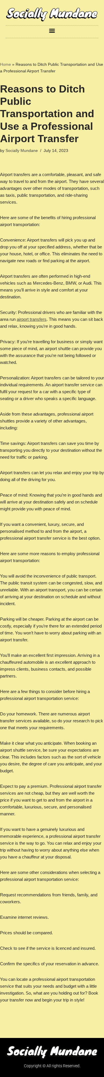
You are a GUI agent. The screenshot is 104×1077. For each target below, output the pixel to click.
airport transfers (32, 319)
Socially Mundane (21, 150)
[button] (52, 30)
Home (5, 64)
